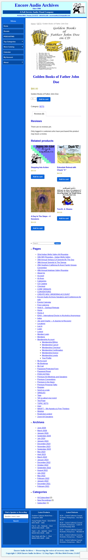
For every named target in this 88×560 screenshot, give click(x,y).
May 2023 (41, 452)
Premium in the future (46, 382)
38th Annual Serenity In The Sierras (51, 262)
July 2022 (41, 473)
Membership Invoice (50, 353)
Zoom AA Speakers (45, 417)
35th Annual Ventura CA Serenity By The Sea (55, 260)
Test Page (41, 401)
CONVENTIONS (44, 292)
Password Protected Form (47, 369)
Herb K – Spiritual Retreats (48, 308)
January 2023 (42, 460)
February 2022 (43, 478)
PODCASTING (9, 36)
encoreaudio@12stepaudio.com (59, 15)
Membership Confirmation (52, 350)
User (39, 406)
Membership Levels (50, 355)
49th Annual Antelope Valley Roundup (52, 270)
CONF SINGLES (44, 289)
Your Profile (46, 358)
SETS (39, 24)
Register (40, 387)
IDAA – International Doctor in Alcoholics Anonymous (58, 316)
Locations (41, 324)
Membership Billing (50, 342)
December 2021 (43, 484)
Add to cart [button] (38, 177)
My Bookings (42, 363)
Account (40, 276)
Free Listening (43, 305)
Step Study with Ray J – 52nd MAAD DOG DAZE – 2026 (42, 537)
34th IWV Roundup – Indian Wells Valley (53, 257)
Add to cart (43, 99)
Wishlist (40, 411)
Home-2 (40, 313)
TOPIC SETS (42, 403)
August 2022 (42, 470)
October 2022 (42, 465)
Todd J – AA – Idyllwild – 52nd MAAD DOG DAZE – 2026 (42, 532)
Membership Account (45, 339)
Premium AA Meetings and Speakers (52, 377)
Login (39, 329)
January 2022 (42, 481)
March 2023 (42, 457)
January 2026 (42, 433)
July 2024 (41, 438)
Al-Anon (40, 278)
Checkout (41, 286)
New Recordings (44, 500)
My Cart (40, 366)
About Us (41, 273)
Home (6, 26)
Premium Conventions (46, 379)
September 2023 (44, 449)
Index (39, 318)
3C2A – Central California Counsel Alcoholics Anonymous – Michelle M (72, 531)
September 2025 (44, 436)
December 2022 (43, 462)
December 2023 (43, 444)
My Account (8, 57)
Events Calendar (44, 302)
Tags (39, 395)
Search (16, 521)
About (6, 62)
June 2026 (41, 428)
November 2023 (43, 446)
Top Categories (10, 42)
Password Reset (44, 371)
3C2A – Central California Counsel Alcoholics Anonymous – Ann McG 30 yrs (71, 517)
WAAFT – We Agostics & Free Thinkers (53, 409)
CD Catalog (42, 284)
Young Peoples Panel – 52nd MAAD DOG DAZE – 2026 (44, 522)
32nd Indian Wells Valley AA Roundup (52, 254)
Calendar (7, 52)
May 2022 (41, 476)
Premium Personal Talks (47, 385)
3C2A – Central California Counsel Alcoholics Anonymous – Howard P (71, 536)
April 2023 (41, 454)
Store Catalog (9, 47)
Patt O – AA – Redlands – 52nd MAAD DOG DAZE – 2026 (42, 527)
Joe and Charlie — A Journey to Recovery (54, 321)
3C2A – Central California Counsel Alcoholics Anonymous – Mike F (71, 541)
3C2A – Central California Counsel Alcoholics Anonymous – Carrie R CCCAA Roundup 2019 (71, 525)
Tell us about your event (47, 398)
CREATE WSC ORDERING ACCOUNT (53, 294)
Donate (6, 31)
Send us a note (43, 390)
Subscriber (41, 503)
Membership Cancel (50, 345)
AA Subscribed (43, 498)
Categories (41, 281)
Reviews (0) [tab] (39, 114)
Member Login (43, 334)
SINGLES (41, 393)
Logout (40, 332)
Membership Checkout (51, 348)
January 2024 (42, 441)
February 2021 (43, 486)
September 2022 (44, 468)
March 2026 (42, 431)
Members (41, 337)
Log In (39, 326)
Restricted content (44, 414)
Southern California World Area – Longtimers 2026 (42, 516)
